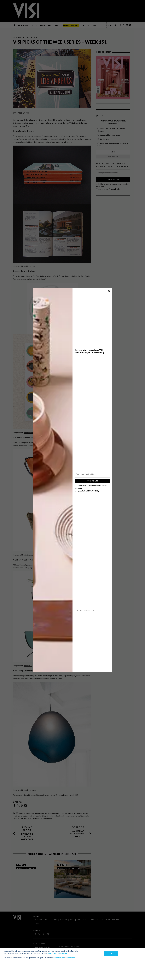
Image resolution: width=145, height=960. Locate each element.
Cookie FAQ (63, 953)
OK (111, 954)
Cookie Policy (52, 953)
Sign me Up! (92, 481)
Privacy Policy (58, 958)
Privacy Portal (70, 958)
